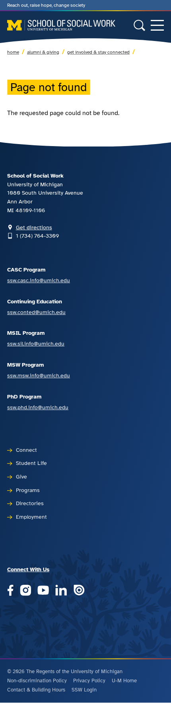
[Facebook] (10, 591)
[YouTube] (43, 591)
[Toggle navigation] (157, 25)
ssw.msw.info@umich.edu (38, 375)
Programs (28, 490)
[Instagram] (25, 591)
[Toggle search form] (139, 25)
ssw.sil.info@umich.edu (35, 343)
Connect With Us (28, 569)
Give (21, 476)
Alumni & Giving (43, 52)
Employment (31, 516)
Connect (26, 449)
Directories (30, 503)
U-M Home (124, 681)
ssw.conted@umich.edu (36, 312)
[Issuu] (79, 591)
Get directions (34, 227)
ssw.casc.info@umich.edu (38, 280)
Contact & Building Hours (36, 690)
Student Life (31, 463)
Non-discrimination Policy (37, 681)
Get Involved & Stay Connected (98, 52)
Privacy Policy (89, 681)
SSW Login (84, 690)
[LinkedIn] (61, 591)
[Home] (61, 25)
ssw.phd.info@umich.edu (37, 407)
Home (13, 52)
